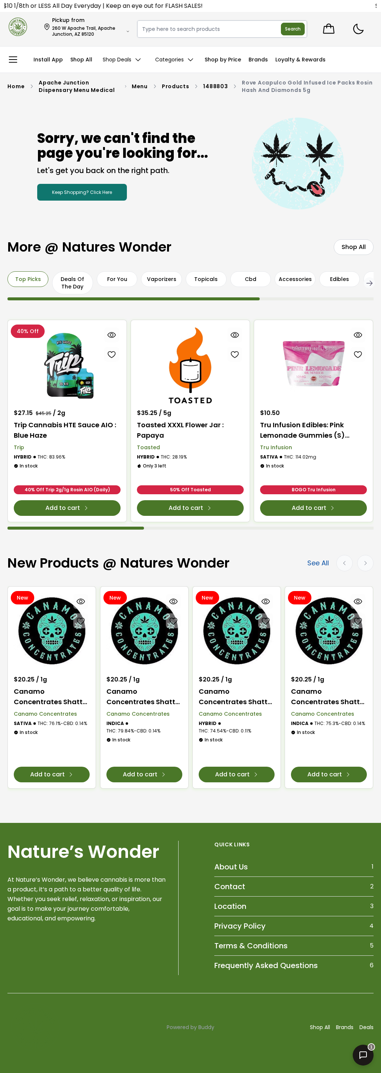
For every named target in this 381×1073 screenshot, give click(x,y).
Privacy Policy (240, 926)
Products (175, 86)
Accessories (295, 279)
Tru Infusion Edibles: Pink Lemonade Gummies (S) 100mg (302, 430)
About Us (231, 867)
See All (318, 563)
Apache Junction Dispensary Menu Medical (77, 86)
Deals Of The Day (72, 282)
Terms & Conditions (251, 946)
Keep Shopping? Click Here (82, 192)
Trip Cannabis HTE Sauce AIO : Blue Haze (65, 430)
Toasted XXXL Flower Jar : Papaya (180, 430)
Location (230, 906)
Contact (229, 886)
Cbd (250, 279)
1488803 (215, 86)
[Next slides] (365, 563)
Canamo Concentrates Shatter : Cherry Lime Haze (51, 697)
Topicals (206, 279)
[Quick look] (111, 335)
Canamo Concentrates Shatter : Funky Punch (328, 697)
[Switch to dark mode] (358, 29)
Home (16, 86)
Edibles (339, 279)
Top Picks (28, 279)
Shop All (320, 1027)
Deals (366, 1027)
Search (293, 29)
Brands (344, 1027)
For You (117, 279)
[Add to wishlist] (111, 354)
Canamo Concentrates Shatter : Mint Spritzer (144, 697)
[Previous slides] (344, 563)
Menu (140, 86)
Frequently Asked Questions (266, 965)
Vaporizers (161, 279)
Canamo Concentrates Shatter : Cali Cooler (236, 697)
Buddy (206, 1027)
